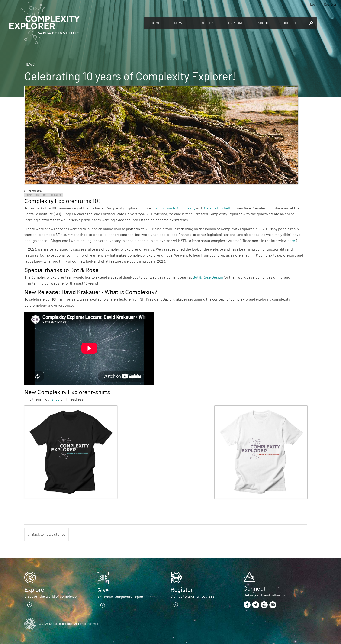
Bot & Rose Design (208, 277)
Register (330, 4)
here (291, 241)
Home (155, 23)
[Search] (311, 23)
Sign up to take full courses (192, 596)
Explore (236, 23)
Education (56, 195)
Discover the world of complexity (51, 596)
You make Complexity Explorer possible (129, 597)
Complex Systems (36, 195)
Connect (255, 589)
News (179, 23)
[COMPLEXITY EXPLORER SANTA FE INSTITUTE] (74, 23)
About (263, 23)
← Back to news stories (46, 534)
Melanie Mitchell (217, 208)
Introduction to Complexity (173, 208)
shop (55, 399)
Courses (206, 23)
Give (103, 590)
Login (314, 4)
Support (290, 23)
